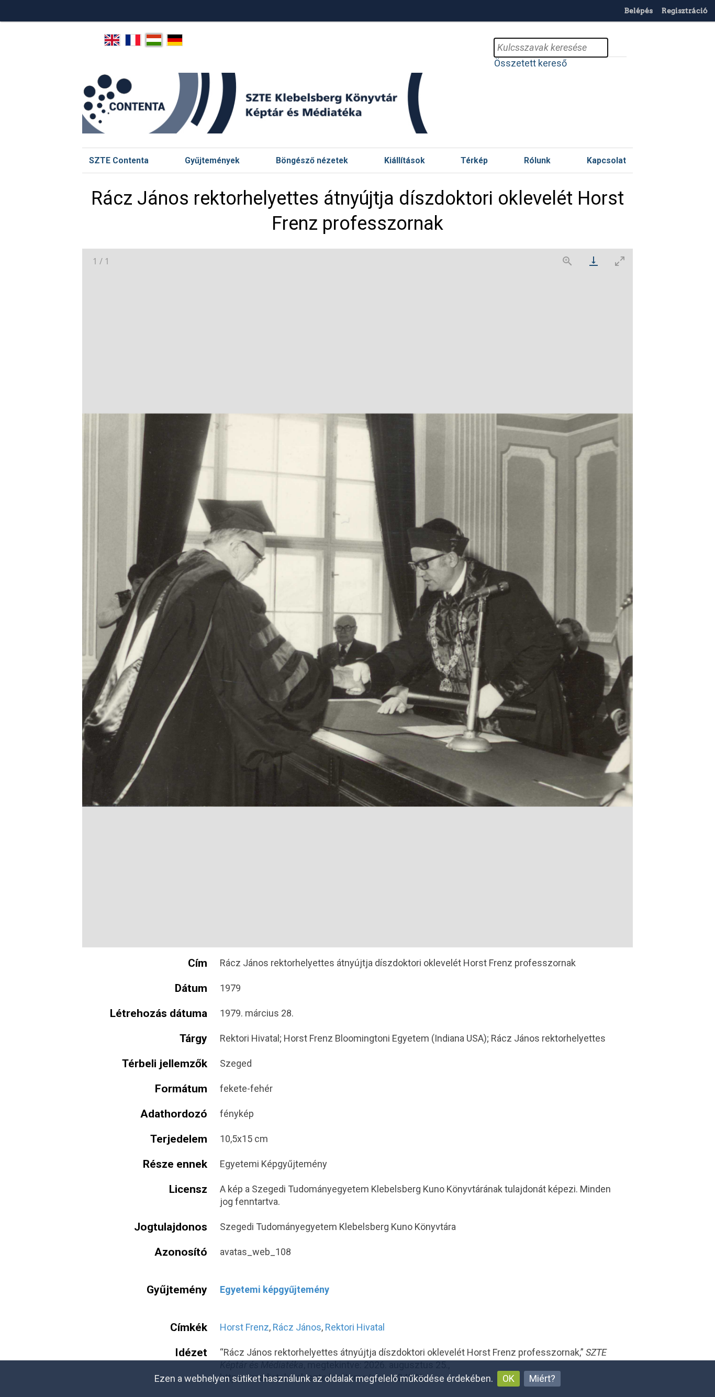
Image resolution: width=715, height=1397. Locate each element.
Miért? (542, 1378)
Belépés (638, 10)
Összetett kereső (530, 63)
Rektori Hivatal (355, 1327)
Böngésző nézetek (312, 160)
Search (617, 47)
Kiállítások (404, 160)
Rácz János (297, 1327)
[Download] (593, 261)
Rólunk (537, 160)
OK (508, 1378)
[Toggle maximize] (620, 261)
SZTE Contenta (119, 160)
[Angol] (112, 40)
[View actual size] (567, 261)
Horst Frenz (244, 1327)
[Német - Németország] (174, 40)
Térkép (474, 160)
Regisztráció (685, 10)
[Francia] (133, 40)
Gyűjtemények (212, 160)
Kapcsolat (606, 160)
